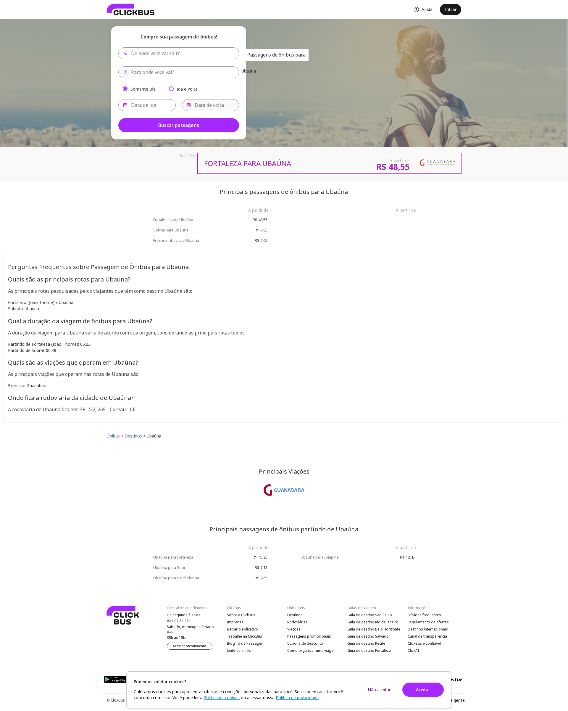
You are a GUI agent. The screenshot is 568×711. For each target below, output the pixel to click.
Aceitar (423, 689)
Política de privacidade (297, 697)
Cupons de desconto (305, 643)
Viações (294, 629)
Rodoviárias (297, 622)
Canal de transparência (427, 636)
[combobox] (178, 53)
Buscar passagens (178, 125)
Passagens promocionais (309, 636)
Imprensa (235, 622)
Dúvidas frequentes (424, 614)
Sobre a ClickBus (241, 614)
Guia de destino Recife (366, 643)
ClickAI (413, 650)
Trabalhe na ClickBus (244, 636)
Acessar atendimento (189, 646)
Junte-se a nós (239, 650)
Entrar (450, 9)
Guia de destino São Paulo (369, 614)
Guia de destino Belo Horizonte (373, 629)
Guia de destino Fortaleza (369, 650)
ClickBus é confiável (424, 643)
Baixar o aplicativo (242, 629)
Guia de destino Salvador (368, 636)
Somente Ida (143, 88)
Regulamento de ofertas (428, 622)
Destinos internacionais (428, 629)
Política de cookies (222, 697)
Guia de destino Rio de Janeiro (372, 622)
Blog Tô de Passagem (245, 643)
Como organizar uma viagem (312, 650)
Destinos (295, 614)
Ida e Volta (187, 88)
